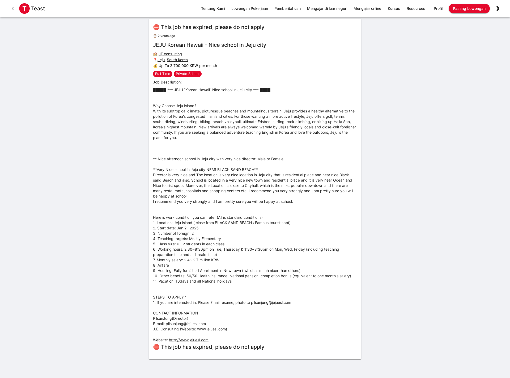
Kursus (394, 8)
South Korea (177, 59)
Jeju (161, 59)
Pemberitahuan (287, 8)
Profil (438, 8)
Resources (416, 8)
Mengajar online (367, 8)
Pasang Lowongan (469, 8)
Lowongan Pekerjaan (249, 8)
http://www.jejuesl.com (189, 340)
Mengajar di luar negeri (327, 8)
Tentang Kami (213, 8)
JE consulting (170, 54)
